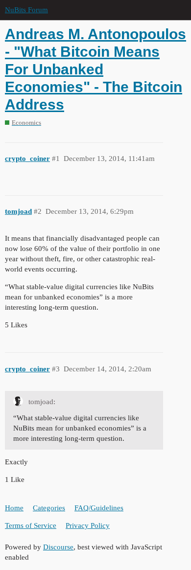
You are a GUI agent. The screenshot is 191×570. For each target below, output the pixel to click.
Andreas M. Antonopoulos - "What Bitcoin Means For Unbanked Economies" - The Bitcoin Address (95, 69)
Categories (49, 508)
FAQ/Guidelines (98, 508)
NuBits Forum (26, 10)
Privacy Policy (88, 525)
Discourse (58, 547)
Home (14, 508)
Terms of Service (30, 525)
